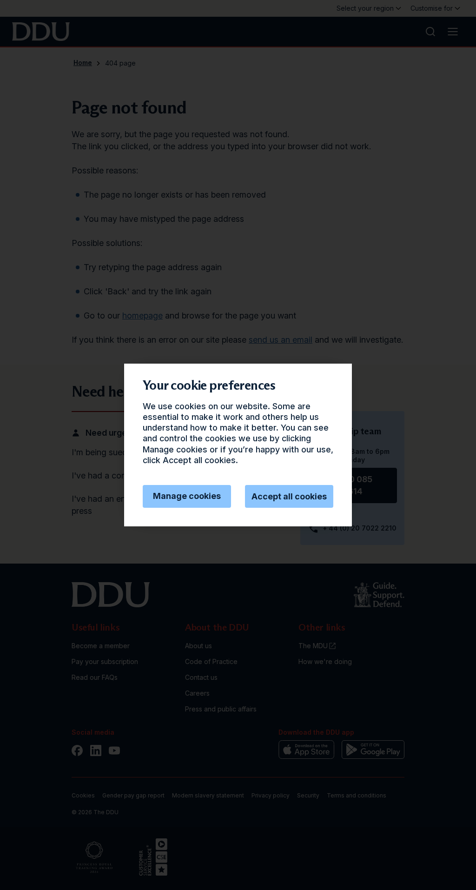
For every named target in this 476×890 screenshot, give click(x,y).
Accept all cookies (289, 496)
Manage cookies (187, 496)
